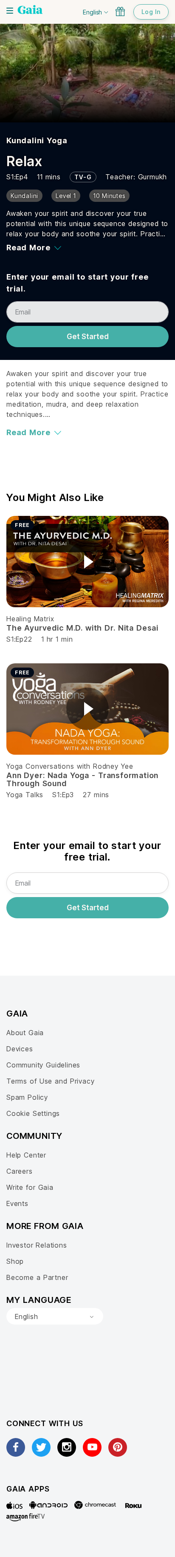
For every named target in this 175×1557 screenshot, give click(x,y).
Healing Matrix (30, 618)
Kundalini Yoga (36, 140)
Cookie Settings (33, 1113)
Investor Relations (36, 1245)
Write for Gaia (30, 1187)
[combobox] (54, 1316)
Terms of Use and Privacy (50, 1081)
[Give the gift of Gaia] (120, 11)
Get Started (88, 336)
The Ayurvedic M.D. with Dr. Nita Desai (82, 627)
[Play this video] (87, 562)
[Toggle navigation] (9, 10)
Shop (15, 1261)
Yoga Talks (24, 794)
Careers (19, 1171)
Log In (151, 11)
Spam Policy (27, 1097)
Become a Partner (37, 1277)
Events (17, 1203)
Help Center (26, 1155)
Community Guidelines (43, 1065)
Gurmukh (152, 177)
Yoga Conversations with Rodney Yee (69, 766)
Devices (19, 1049)
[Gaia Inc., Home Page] (30, 10)
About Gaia (25, 1032)
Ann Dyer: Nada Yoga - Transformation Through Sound (82, 779)
